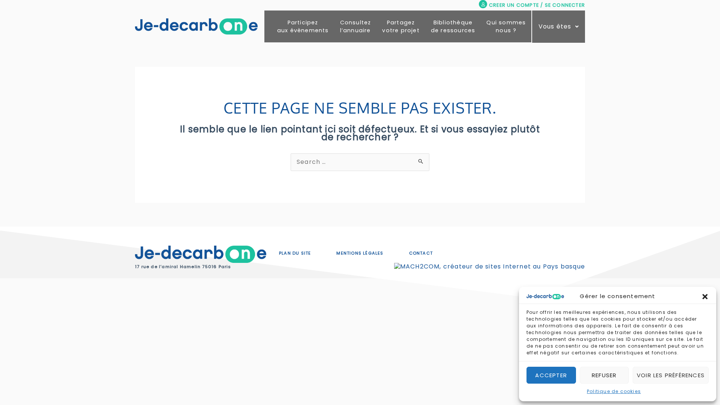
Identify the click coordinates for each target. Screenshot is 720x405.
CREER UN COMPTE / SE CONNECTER (537, 5)
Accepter (551, 375)
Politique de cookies (614, 391)
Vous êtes (555, 26)
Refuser (604, 375)
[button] (705, 296)
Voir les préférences (671, 375)
